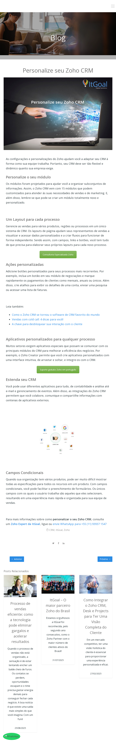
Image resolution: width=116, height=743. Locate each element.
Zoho (67, 530)
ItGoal (59, 530)
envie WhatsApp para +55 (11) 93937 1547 (80, 524)
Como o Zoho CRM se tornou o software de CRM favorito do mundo (56, 314)
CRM (52, 530)
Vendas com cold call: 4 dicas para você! (37, 319)
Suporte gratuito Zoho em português (58, 369)
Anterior (17, 559)
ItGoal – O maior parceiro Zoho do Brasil (58, 605)
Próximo (104, 559)
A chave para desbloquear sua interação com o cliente (47, 324)
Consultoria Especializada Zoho (58, 254)
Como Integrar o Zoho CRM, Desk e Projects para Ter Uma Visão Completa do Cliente (95, 616)
